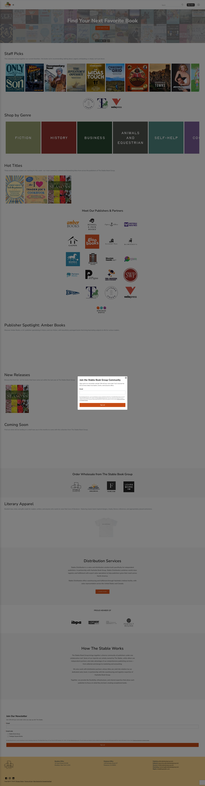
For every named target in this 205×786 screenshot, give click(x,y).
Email (81, 389)
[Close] (126, 378)
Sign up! (102, 405)
